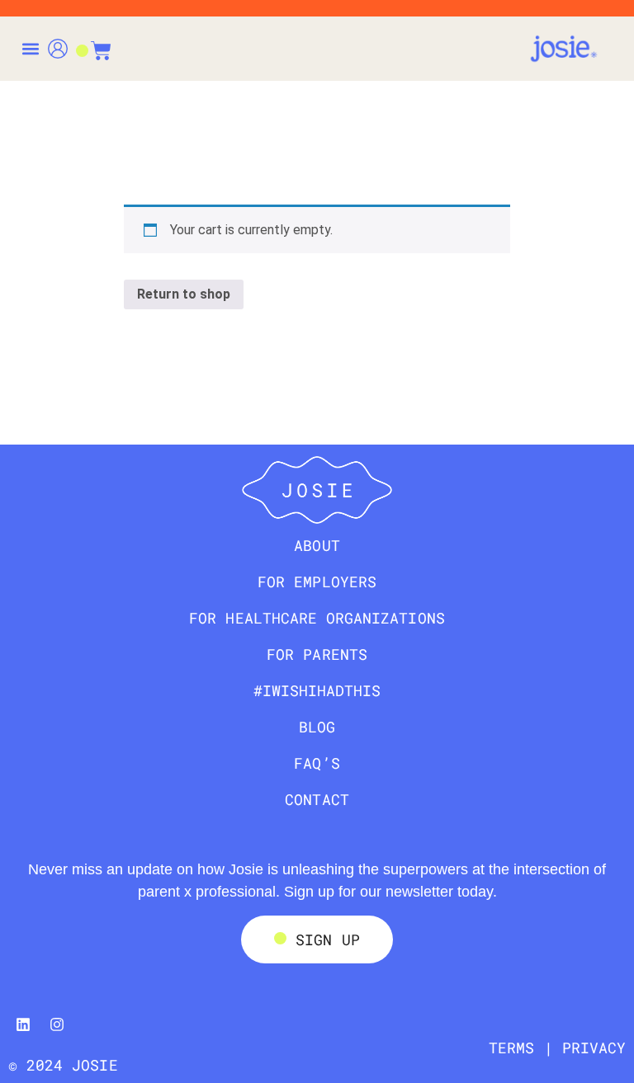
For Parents (317, 654)
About (316, 545)
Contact (316, 799)
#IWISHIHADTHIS (317, 690)
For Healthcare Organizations (316, 618)
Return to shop (183, 294)
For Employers (317, 581)
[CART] (93, 42)
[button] (30, 49)
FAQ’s (316, 763)
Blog (317, 727)
